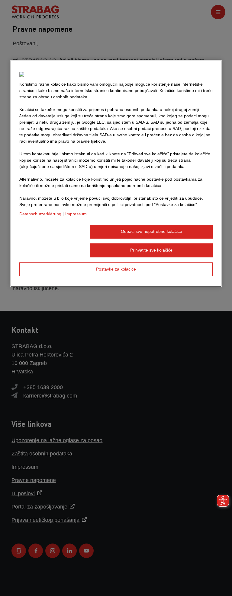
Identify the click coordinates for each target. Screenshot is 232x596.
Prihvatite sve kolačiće (151, 250)
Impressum (76, 214)
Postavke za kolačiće (116, 269)
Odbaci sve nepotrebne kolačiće (151, 231)
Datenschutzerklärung (40, 214)
